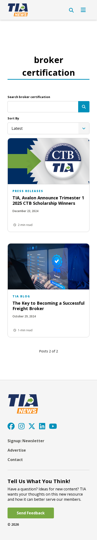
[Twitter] (31, 426)
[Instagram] (21, 426)
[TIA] (18, 10)
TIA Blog (21, 296)
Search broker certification (29, 97)
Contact (15, 459)
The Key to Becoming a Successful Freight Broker (48, 305)
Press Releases (27, 191)
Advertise (17, 450)
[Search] (83, 106)
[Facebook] (11, 426)
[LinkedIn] (42, 426)
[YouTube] (53, 426)
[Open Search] (71, 10)
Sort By (13, 118)
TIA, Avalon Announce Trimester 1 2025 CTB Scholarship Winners (48, 200)
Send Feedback (31, 513)
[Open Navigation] (83, 10)
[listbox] (48, 128)
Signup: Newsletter (26, 440)
